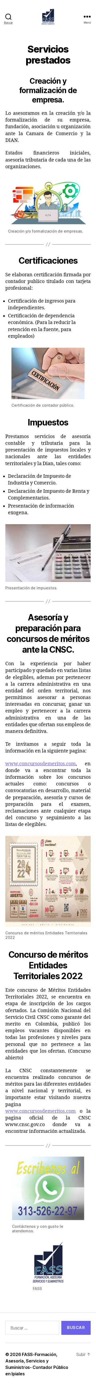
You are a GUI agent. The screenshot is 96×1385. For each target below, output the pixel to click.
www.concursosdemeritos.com (40, 764)
